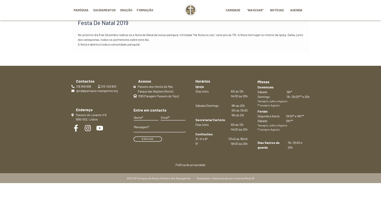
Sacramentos (104, 10)
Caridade (233, 10)
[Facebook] (75, 128)
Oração (126, 10)
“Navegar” (255, 10)
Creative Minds (242, 178)
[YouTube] (99, 128)
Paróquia (81, 10)
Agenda (296, 10)
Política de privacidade (190, 165)
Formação (145, 10)
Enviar (148, 139)
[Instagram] (87, 128)
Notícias (277, 10)
